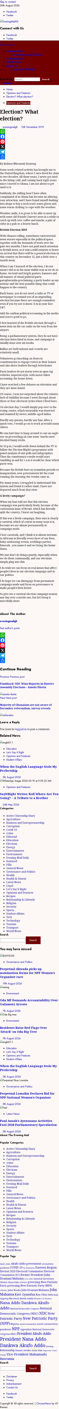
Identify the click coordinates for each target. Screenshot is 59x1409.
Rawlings (49, 1346)
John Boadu (14, 1290)
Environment (14, 854)
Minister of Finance (43, 1298)
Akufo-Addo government (26, 1263)
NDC (43, 1313)
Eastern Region (46, 1267)
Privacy (10, 1380)
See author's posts (10, 628)
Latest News (13, 882)
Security (11, 906)
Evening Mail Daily (17, 857)
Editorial (11, 836)
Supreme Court (50, 1350)
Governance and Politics (27, 55)
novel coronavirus (28, 1324)
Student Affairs (14, 760)
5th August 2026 (12, 777)
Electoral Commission (29, 1271)
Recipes (10, 896)
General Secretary (44, 1278)
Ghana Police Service (17, 1282)
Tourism (11, 924)
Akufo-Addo (5, 1264)
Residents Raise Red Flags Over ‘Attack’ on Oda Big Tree (23, 1030)
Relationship (7, 1350)
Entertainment (14, 58)
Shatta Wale (36, 1350)
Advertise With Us (24, 69)
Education (11, 749)
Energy (10, 847)
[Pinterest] (29, 141)
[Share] (29, 156)
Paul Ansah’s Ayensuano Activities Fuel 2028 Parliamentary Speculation (28, 1123)
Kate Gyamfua (25, 1294)
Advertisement (13, 1384)
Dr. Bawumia (29, 1268)
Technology (13, 920)
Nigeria (15, 1323)
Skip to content (8, 2)
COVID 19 (16, 1267)
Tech (9, 917)
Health (10, 875)
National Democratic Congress (24, 1308)
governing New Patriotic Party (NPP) (29, 1285)
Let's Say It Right (15, 752)
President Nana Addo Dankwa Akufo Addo (23, 1342)
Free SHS (28, 1279)
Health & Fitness (16, 878)
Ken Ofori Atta (44, 1294)
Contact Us (12, 1387)
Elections (11, 843)
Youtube (7, 83)
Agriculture (13, 819)
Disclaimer (11, 1376)
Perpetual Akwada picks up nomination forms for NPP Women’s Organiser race (27, 973)
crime (9, 833)
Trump (3, 1355)
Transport (12, 927)
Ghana (3, 1282)
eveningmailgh (10, 127)
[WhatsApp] (29, 131)
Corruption (13, 826)
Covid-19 (11, 829)
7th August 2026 (12, 1011)
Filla (8, 864)
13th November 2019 (32, 127)
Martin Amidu (26, 1298)
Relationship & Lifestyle (20, 899)
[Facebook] (29, 136)
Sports (10, 910)
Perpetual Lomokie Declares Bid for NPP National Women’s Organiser (27, 1095)
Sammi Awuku (23, 1350)
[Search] (1, 75)
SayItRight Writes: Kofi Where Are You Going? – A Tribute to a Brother (29, 796)
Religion (11, 903)
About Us (11, 66)
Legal (9, 885)
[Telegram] (29, 151)
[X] (29, 146)
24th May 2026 (11, 805)
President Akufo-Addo (34, 1333)
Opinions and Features (18, 103)
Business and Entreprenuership (25, 822)
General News (15, 51)
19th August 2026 (12, 983)
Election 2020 (8, 1271)
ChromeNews (43, 1403)
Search (4, 934)
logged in (21, 729)
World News (13, 62)
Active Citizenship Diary (20, 815)
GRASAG (3, 1290)
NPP (16, 1328)
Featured (11, 861)
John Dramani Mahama (35, 1290)
